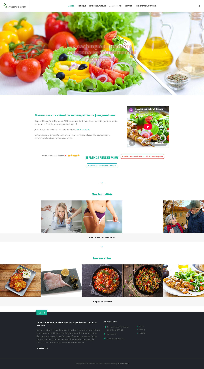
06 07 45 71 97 (112, 334)
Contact (128, 6)
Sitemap (142, 330)
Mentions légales (123, 364)
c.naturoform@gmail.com (115, 338)
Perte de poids (83, 129)
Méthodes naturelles (97, 6)
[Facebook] (199, 6)
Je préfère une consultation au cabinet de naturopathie (142, 156)
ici (66, 155)
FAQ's (141, 326)
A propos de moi (115, 6)
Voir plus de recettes (102, 301)
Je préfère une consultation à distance (102, 166)
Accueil (71, 6)
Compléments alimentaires (145, 6)
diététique (82, 6)
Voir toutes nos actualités (102, 237)
